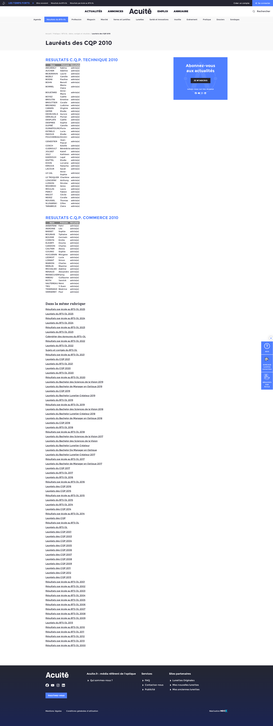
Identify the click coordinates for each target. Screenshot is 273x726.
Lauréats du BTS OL (56, 527)
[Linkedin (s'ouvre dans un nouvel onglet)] (205, 93)
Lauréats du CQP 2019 (58, 391)
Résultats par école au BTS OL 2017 (65, 459)
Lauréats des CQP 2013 (58, 577)
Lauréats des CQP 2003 (59, 536)
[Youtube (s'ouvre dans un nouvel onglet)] (199, 93)
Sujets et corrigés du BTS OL (61, 350)
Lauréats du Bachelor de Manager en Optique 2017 (74, 463)
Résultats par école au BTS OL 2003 (65, 591)
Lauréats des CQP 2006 (59, 550)
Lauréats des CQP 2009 (59, 563)
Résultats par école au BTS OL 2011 (65, 631)
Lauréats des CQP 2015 (58, 491)
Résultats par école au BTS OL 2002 (65, 586)
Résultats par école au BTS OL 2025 (65, 309)
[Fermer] (271, 338)
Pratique (207, 19)
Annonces (115, 11)
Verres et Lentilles (121, 19)
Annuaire (181, 11)
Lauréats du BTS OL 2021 (59, 363)
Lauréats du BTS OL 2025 (59, 313)
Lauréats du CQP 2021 (58, 359)
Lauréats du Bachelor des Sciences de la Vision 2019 (74, 382)
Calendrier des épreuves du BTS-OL (66, 336)
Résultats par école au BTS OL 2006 (65, 604)
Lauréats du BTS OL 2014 (59, 504)
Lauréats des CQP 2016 (58, 486)
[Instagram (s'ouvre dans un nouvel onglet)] (202, 93)
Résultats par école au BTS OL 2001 (65, 581)
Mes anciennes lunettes (185, 689)
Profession (76, 19)
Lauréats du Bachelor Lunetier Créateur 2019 (70, 395)
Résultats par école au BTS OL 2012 (65, 636)
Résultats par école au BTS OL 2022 (65, 341)
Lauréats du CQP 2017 (58, 468)
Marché (104, 19)
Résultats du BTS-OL (56, 19)
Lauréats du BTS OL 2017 (59, 472)
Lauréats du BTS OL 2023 (59, 332)
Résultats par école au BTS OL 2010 (65, 627)
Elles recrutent (42, 3)
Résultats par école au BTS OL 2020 (65, 377)
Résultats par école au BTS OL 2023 (65, 327)
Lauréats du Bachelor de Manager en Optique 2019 (74, 386)
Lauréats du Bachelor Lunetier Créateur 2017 (70, 454)
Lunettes (140, 19)
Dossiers (221, 19)
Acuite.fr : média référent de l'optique (111, 673)
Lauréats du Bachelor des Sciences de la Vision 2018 (74, 409)
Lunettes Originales (183, 680)
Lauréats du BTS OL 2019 (59, 400)
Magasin (91, 19)
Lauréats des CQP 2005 (59, 545)
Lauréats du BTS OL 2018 (59, 427)
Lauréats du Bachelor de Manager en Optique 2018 (74, 418)
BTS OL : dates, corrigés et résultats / (76, 34)
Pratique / (57, 34)
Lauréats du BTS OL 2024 (59, 323)
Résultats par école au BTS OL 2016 (65, 482)
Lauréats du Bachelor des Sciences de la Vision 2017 (74, 436)
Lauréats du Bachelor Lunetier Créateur (68, 445)
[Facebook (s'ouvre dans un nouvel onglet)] (196, 93)
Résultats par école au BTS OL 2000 (66, 645)
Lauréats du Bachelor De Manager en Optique (71, 450)
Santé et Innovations (159, 19)
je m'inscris (200, 80)
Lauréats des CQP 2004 (59, 541)
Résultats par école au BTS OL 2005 (65, 600)
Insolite (177, 19)
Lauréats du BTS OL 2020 (60, 373)
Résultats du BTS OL (59, 3)
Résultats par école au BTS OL (82, 3)
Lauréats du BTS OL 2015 (59, 500)
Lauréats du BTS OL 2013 (59, 622)
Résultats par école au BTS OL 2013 (65, 641)
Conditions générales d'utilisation (82, 711)
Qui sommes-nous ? (101, 680)
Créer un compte (241, 3)
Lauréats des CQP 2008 (59, 559)
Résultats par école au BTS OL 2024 (65, 318)
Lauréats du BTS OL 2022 (59, 345)
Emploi (162, 11)
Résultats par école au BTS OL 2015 (65, 495)
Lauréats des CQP (56, 518)
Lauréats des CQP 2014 (58, 509)
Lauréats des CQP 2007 (59, 554)
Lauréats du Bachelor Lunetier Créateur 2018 (70, 413)
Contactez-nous (154, 685)
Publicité (150, 689)
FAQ (147, 680)
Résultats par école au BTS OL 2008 (65, 613)
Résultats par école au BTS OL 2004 (65, 595)
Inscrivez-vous (56, 695)
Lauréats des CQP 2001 (58, 532)
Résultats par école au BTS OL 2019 (65, 404)
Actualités (93, 11)
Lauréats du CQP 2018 (58, 422)
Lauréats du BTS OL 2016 (59, 477)
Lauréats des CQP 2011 (58, 568)
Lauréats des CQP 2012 (58, 572)
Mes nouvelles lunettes (185, 685)
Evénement (192, 19)
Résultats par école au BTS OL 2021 (65, 354)
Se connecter (264, 3)
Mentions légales (54, 711)
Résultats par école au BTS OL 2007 (65, 609)
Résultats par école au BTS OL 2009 (65, 618)
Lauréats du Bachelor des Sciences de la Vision (72, 441)
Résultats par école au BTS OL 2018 (65, 432)
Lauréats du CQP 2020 (58, 368)
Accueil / (49, 34)
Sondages (234, 19)
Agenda (37, 19)
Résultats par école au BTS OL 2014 (65, 513)
